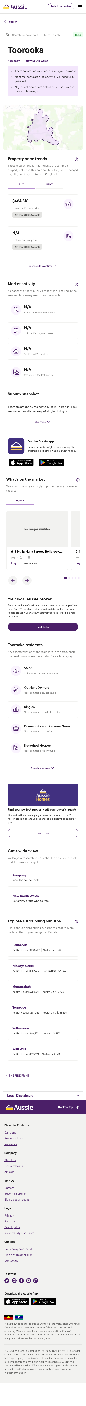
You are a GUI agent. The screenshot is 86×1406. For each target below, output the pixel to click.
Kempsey (14, 60)
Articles (9, 1171)
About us (10, 1160)
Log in (15, 563)
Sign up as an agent (16, 1199)
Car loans (10, 1132)
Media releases (13, 1166)
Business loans (14, 1138)
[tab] (21, 185)
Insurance (10, 1144)
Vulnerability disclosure (19, 1233)
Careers (9, 1187)
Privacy (9, 1215)
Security (9, 1221)
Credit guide (12, 1227)
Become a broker (15, 1193)
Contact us (11, 1260)
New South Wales (37, 60)
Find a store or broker (18, 1254)
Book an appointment (18, 1249)
